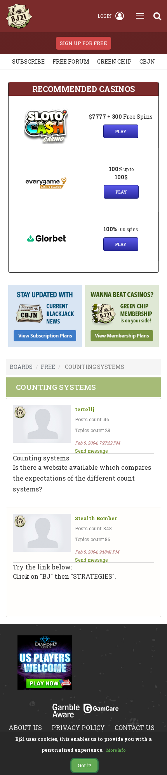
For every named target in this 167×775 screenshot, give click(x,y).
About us (25, 727)
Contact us (135, 727)
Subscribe (28, 61)
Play (120, 131)
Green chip (114, 61)
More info (116, 750)
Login (104, 16)
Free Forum (70, 61)
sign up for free (83, 43)
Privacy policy (78, 727)
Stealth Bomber (96, 518)
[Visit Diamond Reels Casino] (45, 667)
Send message (91, 451)
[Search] (157, 16)
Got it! (84, 765)
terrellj (84, 409)
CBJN (147, 61)
